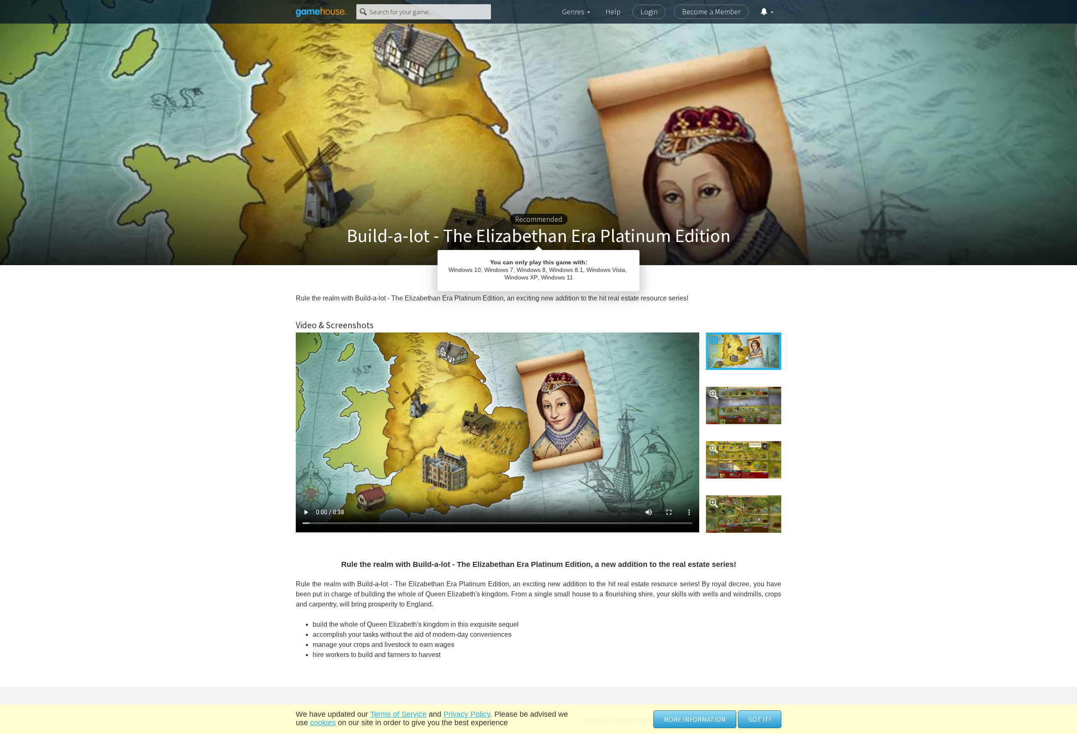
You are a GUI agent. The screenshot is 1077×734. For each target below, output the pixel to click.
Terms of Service (398, 714)
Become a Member (711, 11)
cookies (323, 722)
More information (695, 719)
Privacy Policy (466, 714)
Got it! (759, 719)
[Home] (321, 11)
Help (613, 11)
